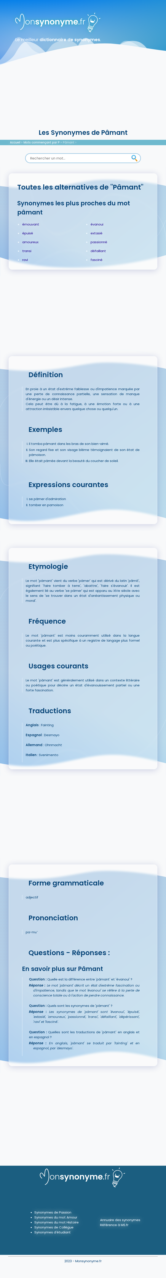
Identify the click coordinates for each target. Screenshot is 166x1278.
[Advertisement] (83, 95)
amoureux (30, 242)
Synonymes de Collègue (53, 1227)
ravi (25, 260)
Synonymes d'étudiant (52, 1232)
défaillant (98, 251)
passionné (99, 242)
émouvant (30, 224)
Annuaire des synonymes (120, 1220)
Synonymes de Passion (52, 1212)
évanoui (97, 224)
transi (26, 251)
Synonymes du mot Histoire (56, 1222)
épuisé (27, 233)
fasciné (96, 260)
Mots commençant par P (42, 142)
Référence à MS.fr (114, 1225)
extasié (96, 233)
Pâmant (68, 142)
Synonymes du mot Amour (55, 1217)
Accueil (15, 142)
